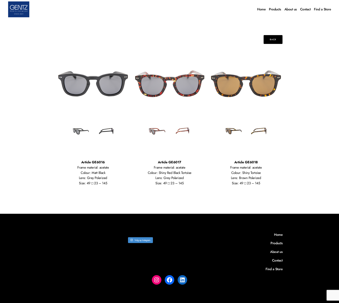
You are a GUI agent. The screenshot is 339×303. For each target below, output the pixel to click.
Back (273, 39)
